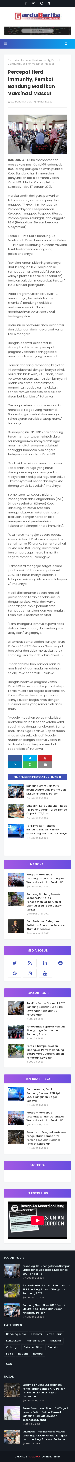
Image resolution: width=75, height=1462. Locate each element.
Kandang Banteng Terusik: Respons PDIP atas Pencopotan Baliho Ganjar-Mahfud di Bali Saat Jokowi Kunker (44, 901)
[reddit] (60, 963)
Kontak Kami (14, 1340)
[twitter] (33, 3)
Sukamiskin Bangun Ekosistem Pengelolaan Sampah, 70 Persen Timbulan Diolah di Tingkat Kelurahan (46, 1138)
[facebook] (26, 3)
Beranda (13, 60)
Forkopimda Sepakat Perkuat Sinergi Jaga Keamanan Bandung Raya (45, 1030)
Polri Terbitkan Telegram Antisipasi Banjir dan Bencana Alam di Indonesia (45, 925)
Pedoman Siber (33, 1347)
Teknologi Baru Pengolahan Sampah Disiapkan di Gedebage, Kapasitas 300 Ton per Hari (46, 1270)
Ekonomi (36, 1334)
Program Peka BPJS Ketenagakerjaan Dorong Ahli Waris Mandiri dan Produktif (45, 878)
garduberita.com (21, 101)
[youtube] (45, 973)
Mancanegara (36, 1340)
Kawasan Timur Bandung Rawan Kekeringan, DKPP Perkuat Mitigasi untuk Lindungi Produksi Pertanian (44, 1435)
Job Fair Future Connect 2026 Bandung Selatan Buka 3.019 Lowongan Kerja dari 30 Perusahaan (45, 1009)
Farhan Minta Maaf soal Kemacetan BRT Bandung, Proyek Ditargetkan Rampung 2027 (46, 1289)
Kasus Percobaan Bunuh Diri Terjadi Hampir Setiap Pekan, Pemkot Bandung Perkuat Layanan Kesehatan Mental (45, 1414)
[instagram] (41, 3)
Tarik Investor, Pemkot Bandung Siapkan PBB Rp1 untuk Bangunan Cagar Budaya (46, 829)
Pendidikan (54, 1347)
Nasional (55, 1340)
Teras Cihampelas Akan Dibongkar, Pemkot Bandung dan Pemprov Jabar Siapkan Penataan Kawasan (45, 1052)
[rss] (29, 963)
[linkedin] (45, 963)
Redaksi (38, 1353)
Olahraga (12, 1347)
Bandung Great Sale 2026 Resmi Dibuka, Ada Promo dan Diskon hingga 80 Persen (46, 790)
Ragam (23, 1353)
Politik (9, 1353)
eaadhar (34, 1456)
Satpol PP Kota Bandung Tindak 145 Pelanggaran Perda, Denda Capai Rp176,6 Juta (46, 809)
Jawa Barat (54, 1334)
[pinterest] (49, 3)
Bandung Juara (16, 1334)
